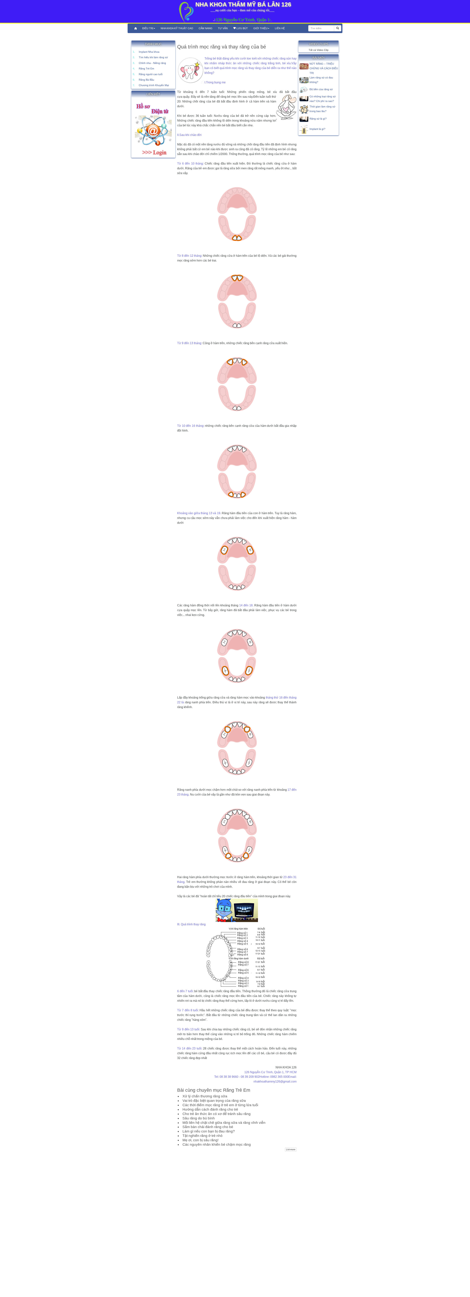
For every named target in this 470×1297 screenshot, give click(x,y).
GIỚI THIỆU (260, 28)
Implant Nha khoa (149, 51)
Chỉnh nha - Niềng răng (152, 63)
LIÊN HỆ (280, 28)
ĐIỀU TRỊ (147, 28)
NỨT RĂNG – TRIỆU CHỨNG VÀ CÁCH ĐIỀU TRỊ (324, 68)
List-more (290, 1149)
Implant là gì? (317, 128)
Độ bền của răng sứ (321, 89)
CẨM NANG (205, 28)
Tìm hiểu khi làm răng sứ (153, 57)
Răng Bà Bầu (146, 79)
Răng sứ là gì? (318, 118)
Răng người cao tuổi (150, 74)
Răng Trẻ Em (146, 68)
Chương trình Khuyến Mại (154, 85)
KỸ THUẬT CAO (177, 28)
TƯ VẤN (223, 28)
